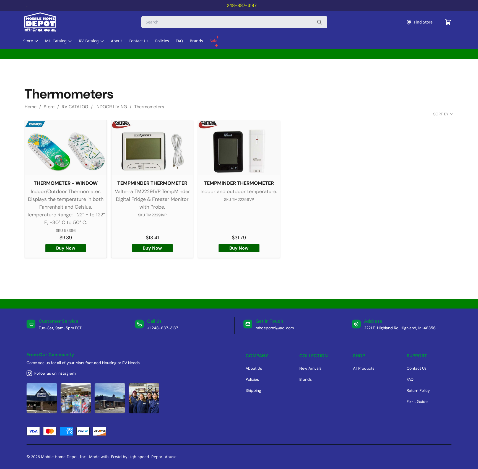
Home (31, 107)
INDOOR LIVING (111, 107)
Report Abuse (163, 456)
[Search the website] (319, 22)
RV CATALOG (75, 107)
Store (49, 107)
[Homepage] (45, 22)
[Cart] (448, 22)
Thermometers (149, 107)
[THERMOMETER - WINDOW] (65, 147)
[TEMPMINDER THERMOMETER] (152, 147)
